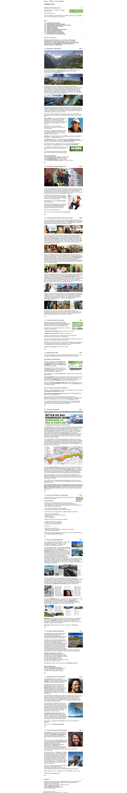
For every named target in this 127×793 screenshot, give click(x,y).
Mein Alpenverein (48, 40)
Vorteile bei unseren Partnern (59, 41)
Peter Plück (46, 346)
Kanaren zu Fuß (52, 158)
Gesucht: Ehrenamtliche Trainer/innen (55, 26)
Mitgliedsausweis (71, 398)
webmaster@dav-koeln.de (53, 785)
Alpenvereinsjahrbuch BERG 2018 (54, 30)
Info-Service (65, 40)
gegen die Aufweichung (54, 467)
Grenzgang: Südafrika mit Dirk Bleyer (55, 31)
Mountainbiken (76, 42)
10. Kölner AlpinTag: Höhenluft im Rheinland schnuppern (59, 25)
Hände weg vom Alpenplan (52, 28)
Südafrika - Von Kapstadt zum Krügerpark (53, 653)
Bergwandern (63, 42)
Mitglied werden (72, 40)
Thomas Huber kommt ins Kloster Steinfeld (56, 33)
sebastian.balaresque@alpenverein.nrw (55, 533)
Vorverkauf (46, 721)
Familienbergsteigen (48, 43)
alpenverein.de (67, 211)
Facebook (73, 41)
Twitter (67, 41)
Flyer (65, 151)
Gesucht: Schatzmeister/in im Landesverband (56, 29)
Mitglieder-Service (58, 40)
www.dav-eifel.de (56, 773)
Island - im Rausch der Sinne (55, 667)
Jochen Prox (54, 346)
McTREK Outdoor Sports (68, 136)
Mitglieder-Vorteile (48, 41)
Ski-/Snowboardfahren (58, 43)
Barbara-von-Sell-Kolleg (69, 140)
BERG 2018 (46, 625)
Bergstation (64, 197)
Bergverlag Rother (56, 137)
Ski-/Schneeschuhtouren (68, 43)
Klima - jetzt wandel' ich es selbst (56, 160)
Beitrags (76, 397)
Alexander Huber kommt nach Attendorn (55, 32)
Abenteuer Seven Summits (55, 156)
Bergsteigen (69, 42)
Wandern (58, 42)
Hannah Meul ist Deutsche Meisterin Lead (56, 23)
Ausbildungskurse (58, 44)
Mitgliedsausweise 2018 (52, 27)
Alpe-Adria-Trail (58, 72)
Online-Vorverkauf (74, 143)
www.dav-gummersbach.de (58, 724)
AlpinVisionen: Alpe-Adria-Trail (53, 22)
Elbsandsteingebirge (53, 159)
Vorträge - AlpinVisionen (49, 44)
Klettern (54, 42)
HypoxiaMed (77, 136)
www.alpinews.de (59, 786)
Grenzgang (56, 144)
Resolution (69, 469)
